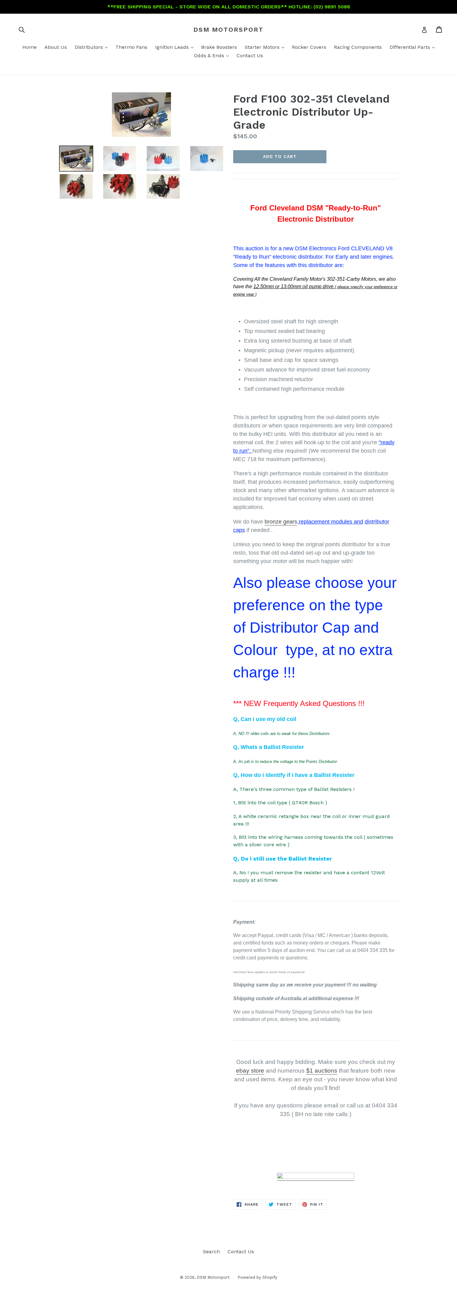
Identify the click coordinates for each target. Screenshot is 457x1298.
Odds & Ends (213, 55)
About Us (55, 47)
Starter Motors (266, 47)
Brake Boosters (219, 47)
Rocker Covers (309, 47)
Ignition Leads (175, 47)
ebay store (250, 1070)
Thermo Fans (131, 47)
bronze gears (281, 522)
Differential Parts (414, 47)
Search (211, 1251)
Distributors (93, 47)
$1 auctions (321, 1070)
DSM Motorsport (228, 29)
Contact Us (250, 55)
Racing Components (358, 47)
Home (29, 47)
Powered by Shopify (257, 1277)
